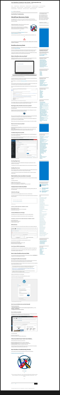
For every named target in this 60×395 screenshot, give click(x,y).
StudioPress (41, 95)
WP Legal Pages (41, 83)
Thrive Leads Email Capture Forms (43, 82)
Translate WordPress (42, 218)
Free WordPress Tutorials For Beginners (44, 143)
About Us (41, 155)
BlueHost (41, 71)
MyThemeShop (41, 93)
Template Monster (42, 96)
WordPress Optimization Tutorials (43, 150)
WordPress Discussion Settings (43, 222)
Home (12, 11)
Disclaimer (41, 250)
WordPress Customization (20, 7)
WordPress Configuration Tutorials (43, 147)
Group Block (41, 107)
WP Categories (45, 234)
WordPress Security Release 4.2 (43, 233)
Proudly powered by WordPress (31, 388)
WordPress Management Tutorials (43, 64)
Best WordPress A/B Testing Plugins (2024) (44, 106)
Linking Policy (41, 252)
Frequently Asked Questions (42, 157)
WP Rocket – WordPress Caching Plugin (44, 84)
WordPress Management (27, 7)
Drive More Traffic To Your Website (43, 241)
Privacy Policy (26, 388)
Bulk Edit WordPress (42, 197)
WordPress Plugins (13, 7)
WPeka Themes (41, 97)
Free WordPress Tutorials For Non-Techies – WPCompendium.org (26, 2)
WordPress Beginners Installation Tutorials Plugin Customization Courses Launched (45, 189)
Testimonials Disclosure (42, 254)
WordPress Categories (42, 219)
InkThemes (41, 92)
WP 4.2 (42, 234)
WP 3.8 (47, 233)
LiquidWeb (41, 73)
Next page (36, 384)
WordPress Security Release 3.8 (43, 232)
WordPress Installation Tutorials (43, 146)
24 (16, 383)
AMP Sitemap (41, 158)
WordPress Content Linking (42, 221)
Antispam (41, 249)
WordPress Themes (42, 149)
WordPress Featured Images (42, 223)
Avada (40, 90)
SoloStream (41, 94)
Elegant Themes (41, 91)
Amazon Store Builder (42, 81)
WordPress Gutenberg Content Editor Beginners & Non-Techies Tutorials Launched (43, 120)
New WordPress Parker (42, 207)
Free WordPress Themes (42, 243)
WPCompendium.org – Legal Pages (43, 248)
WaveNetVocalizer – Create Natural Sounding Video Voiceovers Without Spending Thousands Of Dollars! (43, 115)
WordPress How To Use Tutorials (43, 62)
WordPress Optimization (34, 7)
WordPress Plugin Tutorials (42, 148)
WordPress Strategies (14, 8)
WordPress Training (42, 153)
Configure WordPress (42, 199)
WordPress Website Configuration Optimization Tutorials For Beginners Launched (45, 191)
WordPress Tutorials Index (33, 8)
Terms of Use (41, 253)
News (40, 154)
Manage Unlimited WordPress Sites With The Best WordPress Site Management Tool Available (44, 105)
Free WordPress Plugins (42, 242)
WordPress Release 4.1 (42, 231)
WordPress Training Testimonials (43, 156)
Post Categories (45, 209)
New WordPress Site (42, 209)
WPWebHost (41, 75)
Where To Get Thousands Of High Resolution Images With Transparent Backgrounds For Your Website (43, 111)
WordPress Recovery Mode (20, 17)
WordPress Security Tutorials (43, 65)
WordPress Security (40, 7)
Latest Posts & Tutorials (26, 8)
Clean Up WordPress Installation (43, 198)
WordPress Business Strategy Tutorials (44, 66)
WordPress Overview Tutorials (43, 60)
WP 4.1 (40, 234)
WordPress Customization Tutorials (43, 63)
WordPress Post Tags (42, 230)
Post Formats (41, 210)
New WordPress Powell (42, 208)
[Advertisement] (44, 37)
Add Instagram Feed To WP (42, 80)
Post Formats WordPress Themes (43, 211)
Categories (45, 197)
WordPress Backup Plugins (42, 102)
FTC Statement (41, 251)
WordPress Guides (20, 8)
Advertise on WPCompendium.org (43, 240)
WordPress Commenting (42, 220)
